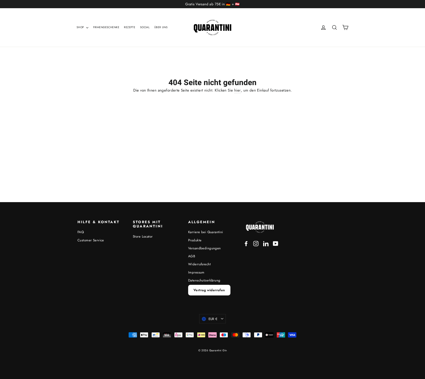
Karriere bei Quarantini (205, 232)
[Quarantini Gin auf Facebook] (246, 243)
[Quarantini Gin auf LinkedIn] (266, 243)
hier (237, 90)
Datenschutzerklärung (204, 280)
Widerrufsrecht (199, 264)
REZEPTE (129, 27)
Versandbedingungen (204, 248)
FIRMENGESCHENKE (106, 27)
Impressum (196, 272)
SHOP (81, 27)
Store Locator (143, 236)
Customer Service (90, 240)
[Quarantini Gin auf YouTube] (275, 243)
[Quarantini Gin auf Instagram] (256, 243)
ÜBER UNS (161, 27)
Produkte (194, 240)
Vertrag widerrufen (209, 290)
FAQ (80, 232)
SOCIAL (145, 27)
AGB (191, 256)
